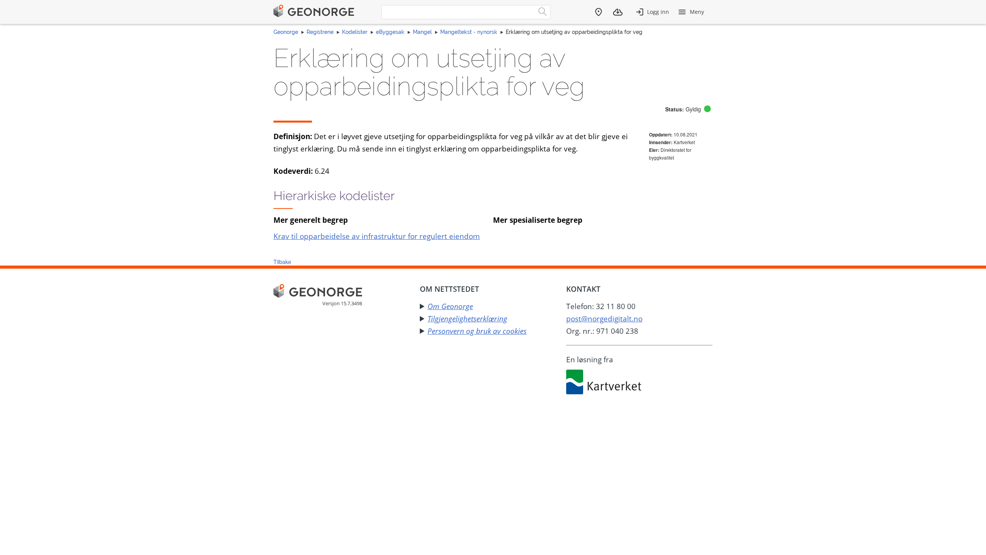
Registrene (320, 32)
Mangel (422, 32)
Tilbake (282, 262)
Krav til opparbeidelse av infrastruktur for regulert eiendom (376, 236)
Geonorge (285, 32)
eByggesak (390, 32)
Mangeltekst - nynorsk (468, 32)
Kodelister (354, 32)
